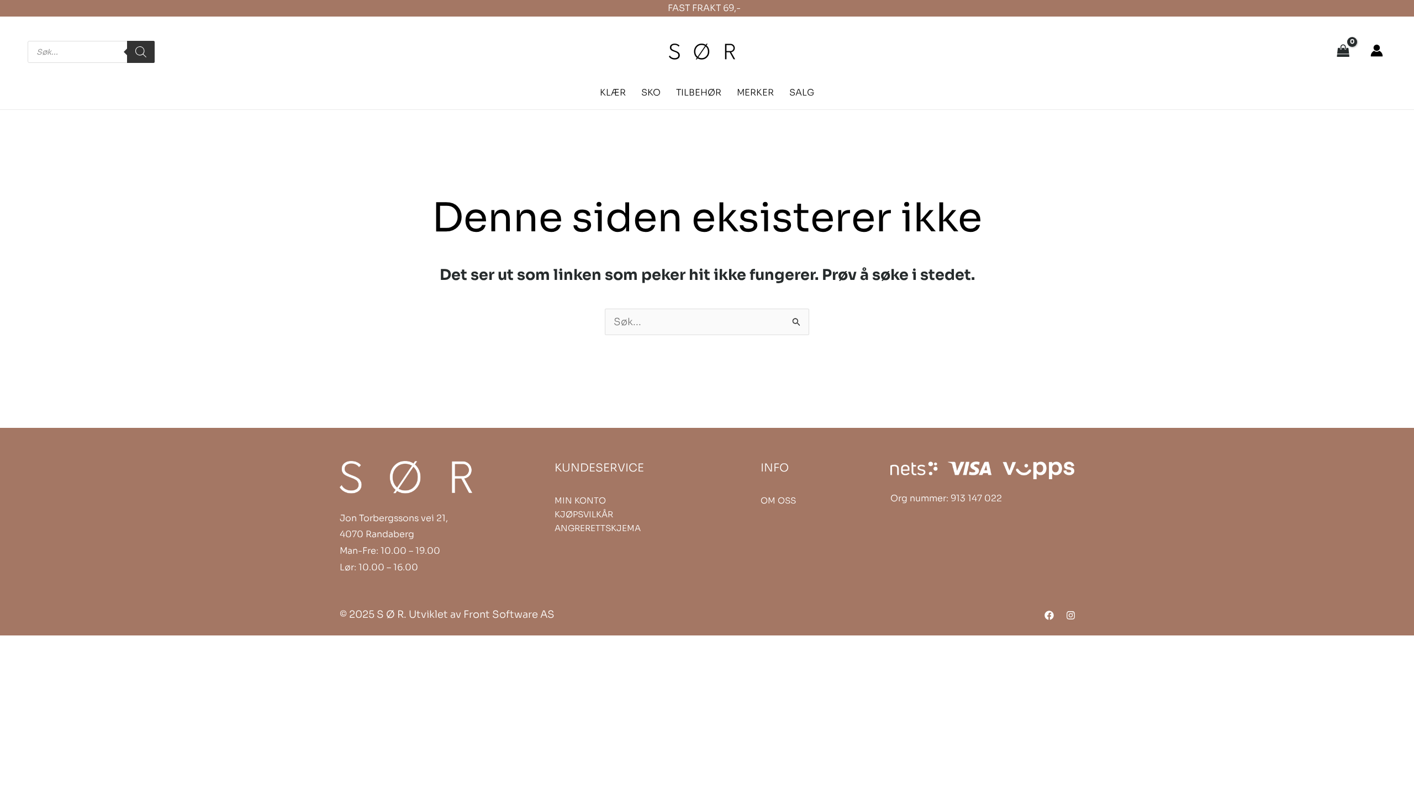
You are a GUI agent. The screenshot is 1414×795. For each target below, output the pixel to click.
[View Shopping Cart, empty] (1343, 52)
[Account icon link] (1376, 50)
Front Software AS (509, 614)
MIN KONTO (580, 500)
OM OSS (778, 500)
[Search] (141, 52)
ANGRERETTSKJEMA (598, 528)
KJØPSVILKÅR (584, 514)
